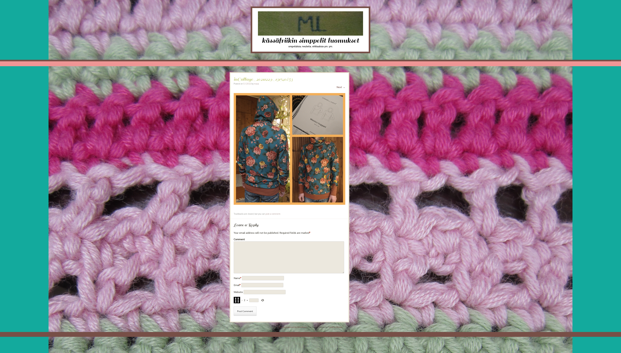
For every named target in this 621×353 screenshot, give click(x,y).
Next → (341, 87)
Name (237, 278)
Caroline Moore (335, 327)
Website (238, 292)
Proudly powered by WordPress (293, 327)
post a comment (273, 214)
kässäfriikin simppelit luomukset (310, 40)
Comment (239, 239)
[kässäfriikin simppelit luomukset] (310, 34)
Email (237, 285)
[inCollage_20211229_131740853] (289, 203)
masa (256, 84)
